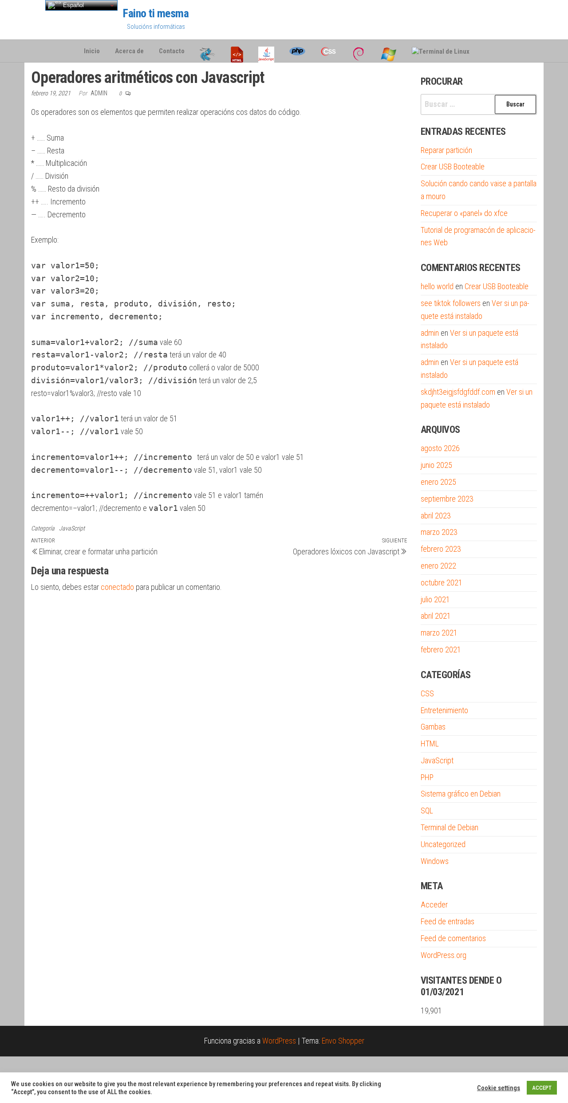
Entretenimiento (444, 710)
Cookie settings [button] (498, 1088)
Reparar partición (446, 150)
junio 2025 (436, 465)
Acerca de (129, 51)
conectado (117, 587)
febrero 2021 (441, 649)
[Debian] (358, 51)
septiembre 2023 (447, 498)
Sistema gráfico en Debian (461, 793)
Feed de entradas (447, 921)
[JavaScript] (266, 51)
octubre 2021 (441, 582)
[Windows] (388, 51)
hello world (437, 286)
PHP (427, 777)
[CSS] (328, 51)
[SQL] (484, 51)
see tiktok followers (451, 303)
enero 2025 (438, 482)
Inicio (92, 51)
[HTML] (237, 51)
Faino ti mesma (156, 13)
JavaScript (72, 528)
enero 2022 (438, 565)
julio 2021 (435, 599)
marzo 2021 (439, 632)
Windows (435, 861)
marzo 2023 (439, 532)
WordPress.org (443, 955)
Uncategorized (443, 844)
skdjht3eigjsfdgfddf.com (458, 391)
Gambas (433, 726)
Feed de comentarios (453, 938)
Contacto (172, 51)
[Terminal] (440, 51)
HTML (430, 743)
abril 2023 (436, 515)
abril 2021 (436, 615)
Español (72, 5)
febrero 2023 (441, 548)
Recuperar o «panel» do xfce (464, 213)
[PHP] (297, 51)
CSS (427, 693)
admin (100, 93)
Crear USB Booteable (453, 166)
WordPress (279, 1040)
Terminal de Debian (449, 827)
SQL (427, 810)
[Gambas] (207, 51)
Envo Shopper (343, 1040)
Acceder (434, 904)
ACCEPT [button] (542, 1087)
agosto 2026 (440, 448)
